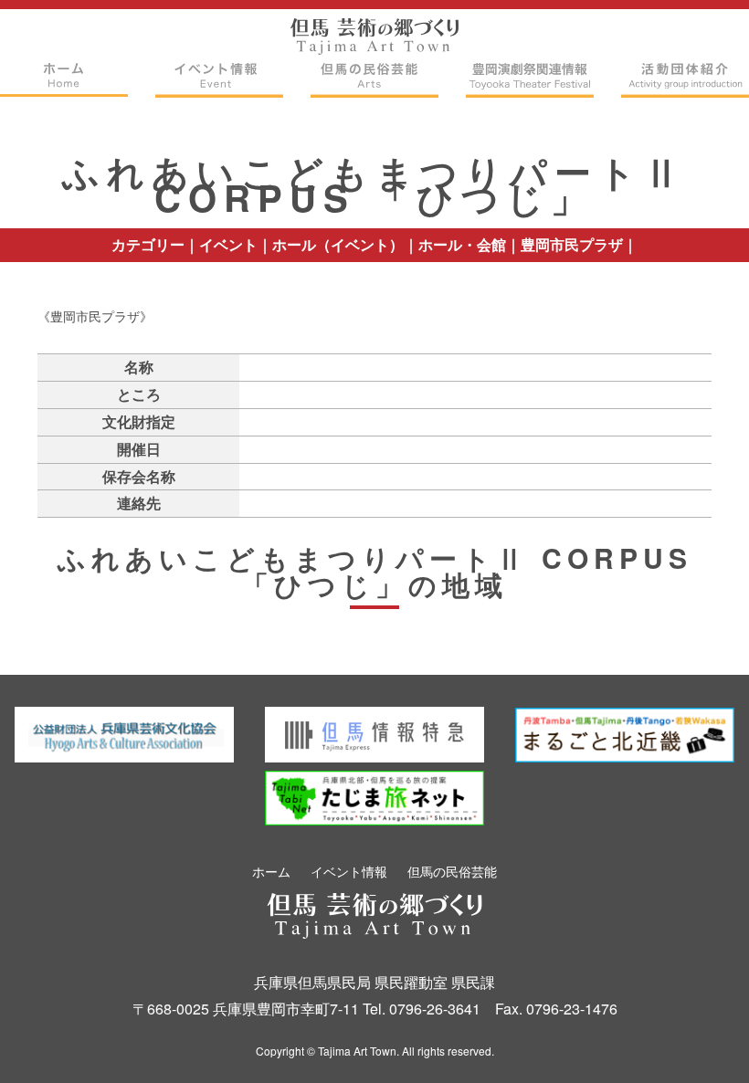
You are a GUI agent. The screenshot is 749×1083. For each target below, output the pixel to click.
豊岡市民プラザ (572, 244)
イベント (228, 244)
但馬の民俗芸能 (452, 871)
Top (699, 1040)
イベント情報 (349, 871)
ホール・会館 (462, 244)
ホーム (271, 871)
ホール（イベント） (338, 244)
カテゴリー (148, 244)
